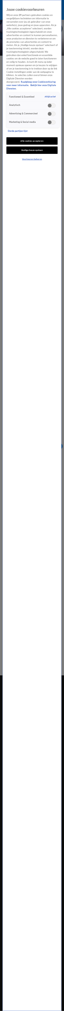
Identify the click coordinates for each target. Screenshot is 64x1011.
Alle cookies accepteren (31, 141)
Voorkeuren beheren (32, 159)
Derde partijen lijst (18, 131)
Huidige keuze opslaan (32, 150)
